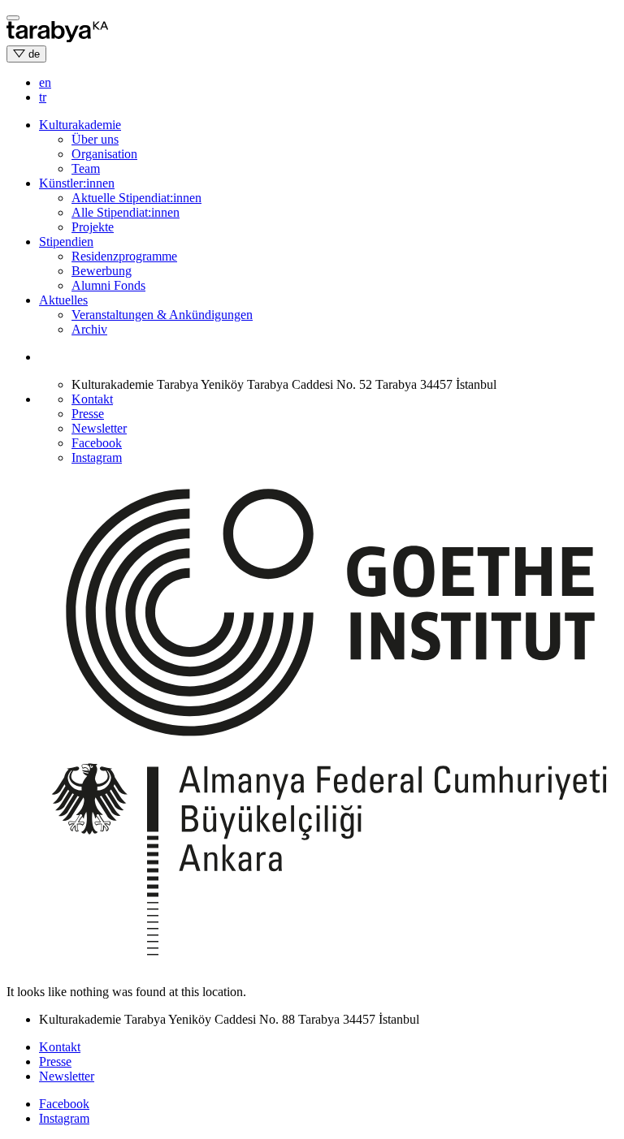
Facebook (97, 443)
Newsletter (99, 428)
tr (42, 97)
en (45, 82)
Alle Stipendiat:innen (126, 212)
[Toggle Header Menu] (13, 17)
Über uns (95, 139)
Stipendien (66, 241)
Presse (88, 414)
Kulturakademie (80, 125)
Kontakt (92, 399)
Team (86, 168)
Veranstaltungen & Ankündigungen (162, 314)
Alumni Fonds (108, 285)
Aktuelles (63, 300)
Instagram (97, 457)
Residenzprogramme (124, 256)
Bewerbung (102, 271)
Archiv (89, 329)
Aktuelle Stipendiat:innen (137, 198)
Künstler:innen (77, 183)
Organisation (104, 154)
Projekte (93, 227)
